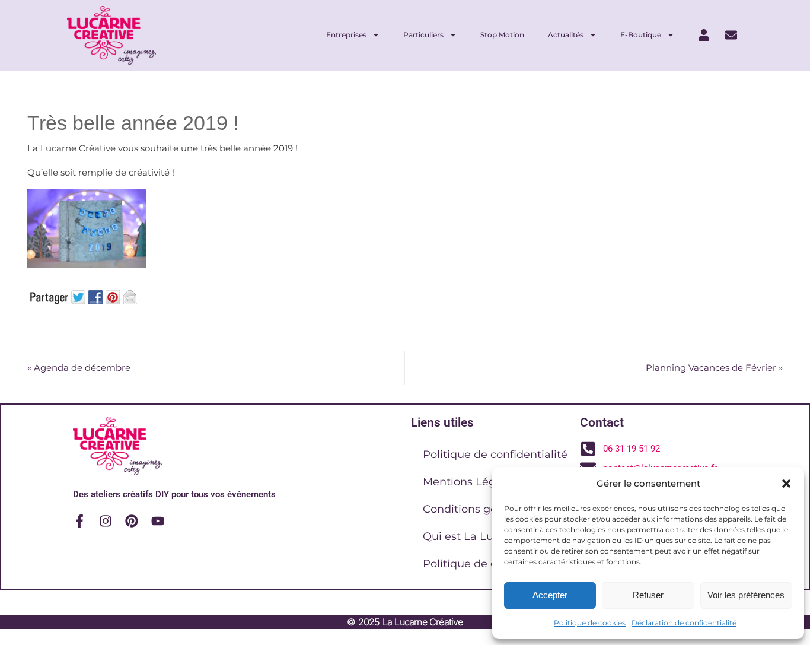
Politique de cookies (590, 622)
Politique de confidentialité (495, 454)
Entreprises (346, 34)
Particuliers (423, 34)
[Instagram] (105, 521)
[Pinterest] (131, 521)
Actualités (565, 34)
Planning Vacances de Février (714, 367)
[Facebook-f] (79, 521)
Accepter (549, 595)
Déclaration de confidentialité (684, 622)
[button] (786, 484)
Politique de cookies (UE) (489, 563)
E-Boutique (640, 34)
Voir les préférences (746, 595)
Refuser (648, 595)
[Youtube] (157, 521)
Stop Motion (502, 34)
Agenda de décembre (78, 367)
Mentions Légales (470, 481)
